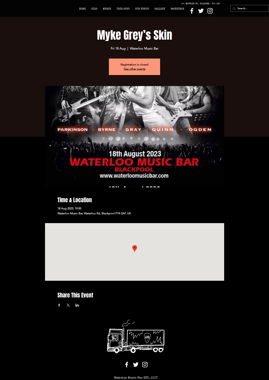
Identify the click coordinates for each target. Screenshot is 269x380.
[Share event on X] (68, 305)
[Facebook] (191, 10)
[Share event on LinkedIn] (77, 305)
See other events (134, 69)
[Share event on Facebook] (59, 305)
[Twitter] (201, 10)
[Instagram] (210, 10)
